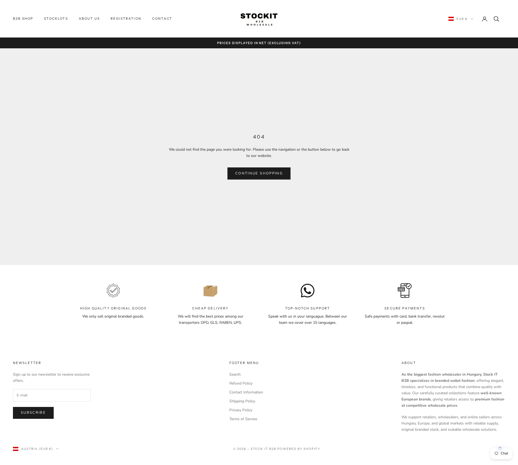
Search (235, 374)
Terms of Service (243, 419)
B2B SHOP (23, 18)
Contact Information (246, 392)
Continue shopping (259, 173)
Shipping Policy (242, 401)
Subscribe (33, 412)
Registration (126, 18)
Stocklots (56, 18)
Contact (162, 18)
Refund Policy (241, 383)
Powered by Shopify (298, 449)
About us (89, 18)
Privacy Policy (240, 410)
